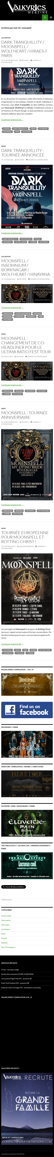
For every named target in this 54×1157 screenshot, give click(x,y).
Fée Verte (25, 60)
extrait (38, 239)
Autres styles (6, 916)
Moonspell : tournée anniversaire (24, 415)
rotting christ (45, 650)
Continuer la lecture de (12, 119)
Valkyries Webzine (26, 546)
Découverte (5, 920)
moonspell (7, 131)
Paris (17, 131)
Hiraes (33, 128)
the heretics (8, 653)
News (3, 146)
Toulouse (19, 653)
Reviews (4, 943)
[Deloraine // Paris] (27, 744)
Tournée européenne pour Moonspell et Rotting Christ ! (25, 537)
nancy (17, 650)
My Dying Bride (43, 511)
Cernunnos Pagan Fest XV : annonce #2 (16, 979)
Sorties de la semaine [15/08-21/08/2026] (17, 974)
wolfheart (27, 131)
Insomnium (7, 316)
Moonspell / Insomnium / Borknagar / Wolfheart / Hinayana (25, 267)
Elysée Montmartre (23, 313)
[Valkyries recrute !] (27, 1109)
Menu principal (51, 17)
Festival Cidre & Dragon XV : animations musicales (21, 987)
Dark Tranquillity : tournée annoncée (22, 152)
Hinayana (37, 313)
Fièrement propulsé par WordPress (12, 1154)
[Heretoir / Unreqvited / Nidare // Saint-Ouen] (27, 783)
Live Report (6, 38)
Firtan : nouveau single (10, 970)
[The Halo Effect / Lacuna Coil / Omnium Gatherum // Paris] (27, 865)
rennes (33, 650)
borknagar (7, 313)
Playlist (4, 938)
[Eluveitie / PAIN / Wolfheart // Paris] (27, 823)
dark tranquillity (20, 128)
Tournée (33, 242)
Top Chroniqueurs (8, 947)
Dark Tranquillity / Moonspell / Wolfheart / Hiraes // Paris (24, 48)
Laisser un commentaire (38, 160)
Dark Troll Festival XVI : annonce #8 (15, 983)
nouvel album (20, 242)
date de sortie (26, 239)
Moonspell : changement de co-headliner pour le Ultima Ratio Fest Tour (26, 345)
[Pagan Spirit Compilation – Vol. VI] (27, 684)
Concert (6, 128)
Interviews (5, 925)
